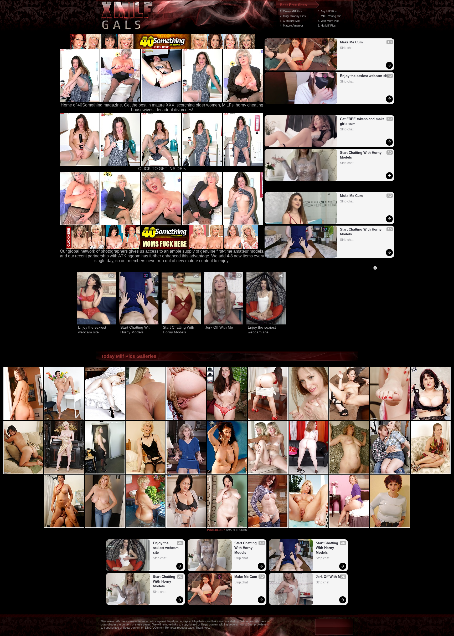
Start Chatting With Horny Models (361, 155)
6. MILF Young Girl (329, 16)
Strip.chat (346, 48)
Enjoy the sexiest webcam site (364, 76)
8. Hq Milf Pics (327, 25)
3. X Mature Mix (290, 20)
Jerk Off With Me (219, 327)
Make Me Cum (351, 42)
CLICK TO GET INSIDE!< (162, 168)
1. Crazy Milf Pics (291, 11)
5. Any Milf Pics (327, 11)
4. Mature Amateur (291, 25)
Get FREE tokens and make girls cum (362, 121)
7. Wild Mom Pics (328, 20)
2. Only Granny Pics (293, 16)
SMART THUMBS (236, 529)
